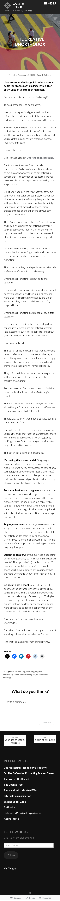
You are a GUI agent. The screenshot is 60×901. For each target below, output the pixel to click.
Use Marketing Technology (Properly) (25, 767)
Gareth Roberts (19, 5)
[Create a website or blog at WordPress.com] (30, 893)
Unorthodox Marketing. (40, 157)
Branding (30, 671)
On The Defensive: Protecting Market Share (29, 773)
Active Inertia (11, 818)
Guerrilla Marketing (23, 674)
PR (34, 674)
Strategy (7, 677)
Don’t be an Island (45, 738)
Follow (11, 855)
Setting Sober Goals (15, 801)
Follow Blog (16, 832)
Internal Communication (17, 796)
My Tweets (10, 868)
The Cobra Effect (13, 784)
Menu (51, 3)
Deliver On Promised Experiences (22, 813)
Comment (46, 722)
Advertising (19, 671)
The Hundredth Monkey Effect (21, 790)
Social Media (42, 674)
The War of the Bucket (16, 779)
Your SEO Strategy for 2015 (15, 740)
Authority (9, 807)
